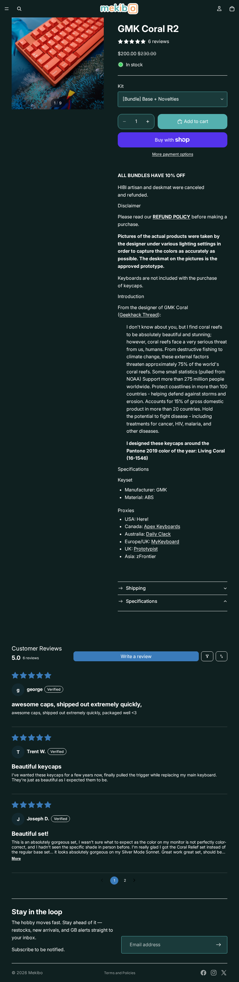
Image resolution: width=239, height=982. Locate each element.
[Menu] (6, 8)
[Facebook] (203, 972)
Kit (121, 86)
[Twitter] (223, 972)
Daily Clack (158, 534)
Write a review (136, 656)
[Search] (19, 8)
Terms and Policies (119, 973)
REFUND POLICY (171, 217)
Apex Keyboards (162, 526)
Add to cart (196, 121)
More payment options (172, 154)
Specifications (141, 601)
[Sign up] (218, 945)
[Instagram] (213, 972)
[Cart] (232, 8)
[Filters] (207, 656)
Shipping (136, 588)
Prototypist (146, 549)
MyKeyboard (165, 541)
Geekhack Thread (138, 315)
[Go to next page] (135, 880)
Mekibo (35, 972)
